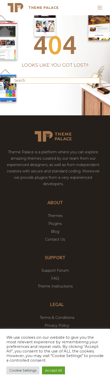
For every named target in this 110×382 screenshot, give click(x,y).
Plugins (55, 223)
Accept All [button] (53, 370)
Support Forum (55, 270)
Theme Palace (43, 8)
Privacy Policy (57, 325)
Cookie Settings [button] (22, 370)
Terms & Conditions (57, 317)
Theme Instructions (55, 286)
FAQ (55, 278)
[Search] (93, 85)
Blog (55, 231)
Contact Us (55, 239)
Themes (55, 215)
